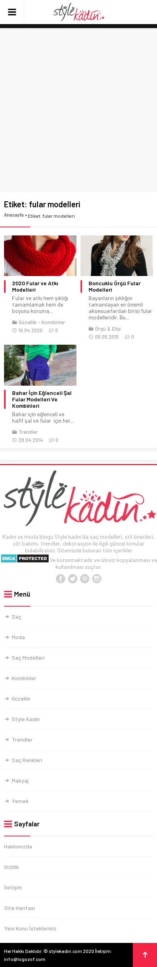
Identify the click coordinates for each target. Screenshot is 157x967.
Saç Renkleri (27, 759)
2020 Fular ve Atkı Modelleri (35, 286)
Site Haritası (19, 907)
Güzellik (28, 322)
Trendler (28, 432)
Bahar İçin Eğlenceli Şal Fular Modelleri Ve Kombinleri (42, 399)
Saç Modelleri (28, 657)
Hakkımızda (18, 846)
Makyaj (20, 780)
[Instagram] (96, 579)
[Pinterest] (84, 579)
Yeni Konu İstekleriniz (30, 928)
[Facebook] (60, 579)
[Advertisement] (78, 110)
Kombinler (53, 322)
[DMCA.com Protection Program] (24, 559)
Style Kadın (26, 719)
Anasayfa (14, 214)
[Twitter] (72, 579)
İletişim (13, 887)
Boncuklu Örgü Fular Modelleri (114, 286)
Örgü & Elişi (108, 328)
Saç (16, 616)
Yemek (20, 800)
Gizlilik (11, 866)
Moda (18, 637)
